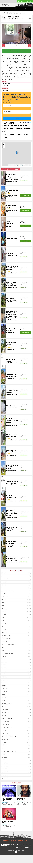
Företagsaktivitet (6, 638)
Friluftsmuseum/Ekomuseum (9, 644)
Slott (3, 748)
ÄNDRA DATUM (23, 180)
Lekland (4, 683)
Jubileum (4, 656)
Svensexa (4, 754)
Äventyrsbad (5, 588)
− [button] (3, 147)
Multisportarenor (6, 703)
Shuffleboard (5, 733)
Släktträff (4, 745)
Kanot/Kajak (5, 662)
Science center (5, 724)
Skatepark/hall (5, 742)
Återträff (4, 585)
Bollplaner (4, 611)
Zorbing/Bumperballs (7, 775)
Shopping (4, 730)
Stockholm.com (4, 12)
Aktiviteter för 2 (6, 579)
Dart (3, 626)
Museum (4, 706)
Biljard (3, 605)
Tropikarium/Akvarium (7, 766)
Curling (4, 623)
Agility (3, 576)
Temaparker (5, 763)
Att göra (6, 9)
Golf (3, 650)
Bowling (4, 617)
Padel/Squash (5, 712)
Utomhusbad (5, 772)
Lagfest (4, 674)
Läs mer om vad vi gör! (24, 847)
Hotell (10, 12)
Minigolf (4, 694)
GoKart (3, 647)
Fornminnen (5, 641)
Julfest (3, 659)
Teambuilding (5, 757)
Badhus (3, 599)
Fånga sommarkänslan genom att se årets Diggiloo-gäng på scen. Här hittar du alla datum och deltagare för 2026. (7, 825)
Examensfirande (6, 632)
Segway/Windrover (7, 727)
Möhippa (4, 697)
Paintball (4, 715)
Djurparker (4, 629)
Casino (3, 620)
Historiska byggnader (7, 653)
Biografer (4, 608)
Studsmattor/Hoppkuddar (9, 751)
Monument (4, 700)
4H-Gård (4, 573)
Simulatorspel (5, 739)
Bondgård (4, 614)
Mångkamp (4, 691)
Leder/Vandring (6, 680)
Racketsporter (5, 721)
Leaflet (10, 165)
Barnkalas (4, 602)
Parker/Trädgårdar (7, 718)
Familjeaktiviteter (6, 635)
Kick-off (4, 665)
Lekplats (4, 686)
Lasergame (4, 677)
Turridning (5, 769)
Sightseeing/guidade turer (9, 736)
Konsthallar (5, 668)
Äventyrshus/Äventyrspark (9, 591)
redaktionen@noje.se (19, 850)
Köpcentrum (5, 671)
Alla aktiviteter (7, 778)
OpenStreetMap (20, 165)
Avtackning (4, 596)
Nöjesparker (5, 709)
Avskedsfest (5, 593)
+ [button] (3, 145)
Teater (3, 760)
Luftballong (5, 689)
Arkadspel (4, 582)
